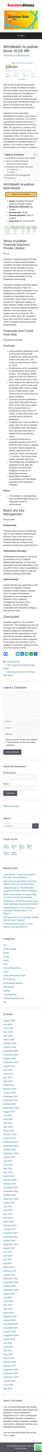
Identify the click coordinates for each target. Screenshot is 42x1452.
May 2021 (7, 1259)
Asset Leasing (9, 949)
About (6, 1435)
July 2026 (7, 1024)
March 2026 (8, 1039)
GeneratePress (21, 1448)
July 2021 (7, 1252)
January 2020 (9, 1320)
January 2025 (9, 1093)
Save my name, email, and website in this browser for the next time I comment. (21, 742)
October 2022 (9, 1195)
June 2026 (8, 1028)
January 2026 (9, 1047)
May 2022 (7, 1214)
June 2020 (8, 1301)
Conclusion (11, 178)
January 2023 (9, 1184)
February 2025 (9, 1089)
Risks (13, 172)
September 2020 (11, 1290)
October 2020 (9, 1286)
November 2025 (10, 1055)
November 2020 (10, 1282)
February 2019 (9, 1362)
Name (6, 784)
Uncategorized (13, 662)
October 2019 (9, 1332)
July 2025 (7, 1070)
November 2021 (10, 1237)
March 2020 (8, 1313)
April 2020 (8, 1309)
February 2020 (10, 1316)
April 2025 (8, 1081)
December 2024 (10, 1096)
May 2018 (7, 1388)
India (5, 964)
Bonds (6, 953)
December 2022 (10, 1187)
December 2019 (10, 1324)
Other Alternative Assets (14, 975)
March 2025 (8, 1085)
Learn (6, 972)
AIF (4, 945)
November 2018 (10, 1373)
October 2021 (9, 1240)
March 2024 (8, 1130)
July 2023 (7, 1161)
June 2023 (8, 1165)
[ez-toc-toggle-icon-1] (33, 155)
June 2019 (8, 1347)
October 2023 (9, 1149)
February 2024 (10, 1134)
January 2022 (9, 1229)
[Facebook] (7, 847)
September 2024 (11, 1108)
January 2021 (9, 1275)
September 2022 (10, 1199)
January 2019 (9, 1366)
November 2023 (10, 1146)
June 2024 (8, 1119)
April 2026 (8, 1036)
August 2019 (9, 1339)
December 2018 (10, 1369)
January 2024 (9, 1138)
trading (6, 991)
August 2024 (9, 1112)
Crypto (6, 956)
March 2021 (8, 1267)
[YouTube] (30, 847)
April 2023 (8, 1172)
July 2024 (7, 1115)
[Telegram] (14, 854)
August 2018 (9, 1381)
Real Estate (8, 987)
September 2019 (10, 1335)
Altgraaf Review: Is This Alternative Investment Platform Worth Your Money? (19, 911)
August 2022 (9, 1203)
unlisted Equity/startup (13, 998)
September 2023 (11, 1153)
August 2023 (9, 1157)
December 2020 (10, 1278)
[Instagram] (22, 847)
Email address (9, 773)
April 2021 (7, 1263)
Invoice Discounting (12, 968)
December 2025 (10, 1051)
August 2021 (9, 1248)
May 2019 (7, 1350)
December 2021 (10, 1233)
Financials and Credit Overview (19, 167)
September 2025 (10, 1062)
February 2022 (9, 1225)
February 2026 (10, 1043)
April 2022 (8, 1218)
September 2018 (10, 1377)
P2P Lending (9, 979)
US (4, 1002)
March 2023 (8, 1176)
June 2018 (8, 1385)
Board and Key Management (18, 175)
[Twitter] (14, 847)
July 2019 (7, 1343)
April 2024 (8, 1127)
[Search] (35, 826)
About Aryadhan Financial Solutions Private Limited (17, 162)
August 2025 (9, 1066)
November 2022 (10, 1191)
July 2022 (7, 1206)
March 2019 (8, 1358)
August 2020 (9, 1294)
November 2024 (10, 1100)
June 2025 (8, 1074)
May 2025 (7, 1077)
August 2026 (9, 1020)
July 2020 (7, 1297)
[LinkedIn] (7, 854)
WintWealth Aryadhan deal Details (20, 158)
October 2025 (9, 1058)
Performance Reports (13, 983)
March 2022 (8, 1222)
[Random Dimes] (21, 5)
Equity (6, 960)
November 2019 (10, 1328)
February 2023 (10, 1180)
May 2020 (7, 1305)
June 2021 (8, 1256)
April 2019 (7, 1354)
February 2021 (9, 1271)
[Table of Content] (35, 155)
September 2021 (10, 1244)
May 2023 (7, 1168)
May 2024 (7, 1123)
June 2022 (8, 1210)
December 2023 (10, 1142)
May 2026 (7, 1032)
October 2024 (9, 1104)
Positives (14, 169)
